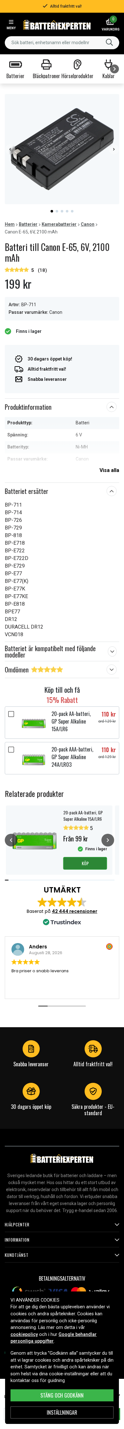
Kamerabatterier (59, 224)
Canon (87, 224)
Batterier (28, 224)
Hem (10, 224)
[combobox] (62, 42)
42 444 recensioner (74, 911)
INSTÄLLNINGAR (62, 1412)
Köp (85, 863)
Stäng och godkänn (62, 1395)
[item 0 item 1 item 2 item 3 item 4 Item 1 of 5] (62, 149)
